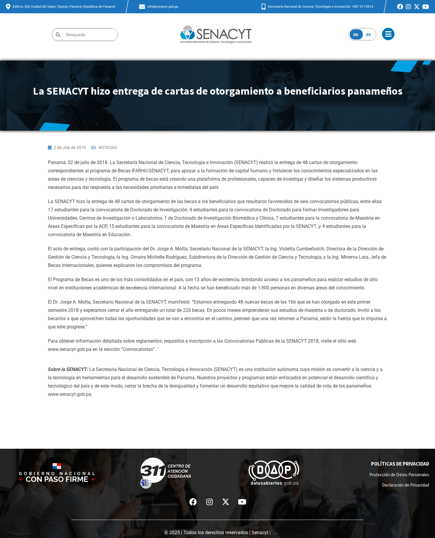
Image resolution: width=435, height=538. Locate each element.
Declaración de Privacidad (405, 485)
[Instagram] (209, 502)
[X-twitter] (225, 502)
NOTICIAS (108, 147)
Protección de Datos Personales (399, 474)
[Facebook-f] (193, 502)
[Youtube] (242, 502)
